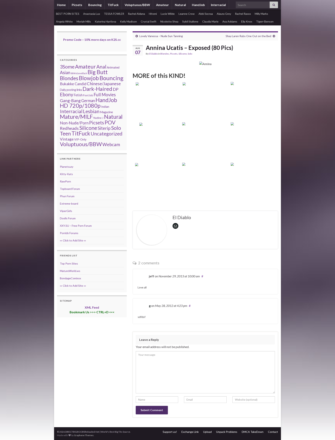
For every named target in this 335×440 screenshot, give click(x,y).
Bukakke (67, 84)
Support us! (170, 431)
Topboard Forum (70, 188)
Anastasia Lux (91, 13)
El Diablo (153, 53)
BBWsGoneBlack (79, 73)
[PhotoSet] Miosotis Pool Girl (157, 113)
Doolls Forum (68, 218)
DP (115, 89)
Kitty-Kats (66, 174)
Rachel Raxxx (243, 13)
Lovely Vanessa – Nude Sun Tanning (161, 36)
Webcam (111, 144)
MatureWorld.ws (70, 271)
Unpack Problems (226, 431)
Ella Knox (246, 21)
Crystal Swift (148, 21)
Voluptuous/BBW (137, 5)
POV (110, 122)
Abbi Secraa (206, 13)
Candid (80, 84)
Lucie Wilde (168, 13)
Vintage (67, 139)
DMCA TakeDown (252, 431)
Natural (180, 5)
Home (61, 5)
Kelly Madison (128, 21)
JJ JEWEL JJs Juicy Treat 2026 (157, 193)
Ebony (66, 94)
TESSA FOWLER (114, 13)
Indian (105, 106)
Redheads (69, 128)
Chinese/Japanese (104, 83)
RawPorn (65, 181)
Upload (207, 431)
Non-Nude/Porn (74, 123)
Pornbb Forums (69, 233)
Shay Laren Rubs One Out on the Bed (248, 36)
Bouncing (95, 5)
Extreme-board (69, 203)
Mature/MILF (76, 116)
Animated (113, 67)
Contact (273, 431)
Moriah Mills (84, 21)
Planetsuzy (66, 166)
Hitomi (153, 13)
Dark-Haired (97, 88)
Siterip (104, 128)
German (88, 100)
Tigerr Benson (265, 21)
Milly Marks (261, 13)
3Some (67, 66)
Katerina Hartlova (105, 21)
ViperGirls (66, 211)
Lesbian (91, 111)
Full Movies (105, 94)
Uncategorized (106, 133)
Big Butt (98, 72)
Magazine (106, 112)
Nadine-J (98, 117)
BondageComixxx (70, 278)
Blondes (164, 53)
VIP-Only (80, 139)
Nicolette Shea (169, 21)
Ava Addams (229, 21)
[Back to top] (326, 431)
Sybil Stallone (190, 21)
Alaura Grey (224, 13)
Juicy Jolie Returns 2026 (157, 153)
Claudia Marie (210, 21)
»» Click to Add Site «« (73, 240)
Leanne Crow (187, 13)
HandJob (198, 5)
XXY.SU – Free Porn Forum (76, 225)
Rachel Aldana (136, 13)
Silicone (183, 53)
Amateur (162, 5)
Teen (65, 133)
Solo (190, 53)
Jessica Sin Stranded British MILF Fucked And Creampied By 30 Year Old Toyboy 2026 (254, 188)
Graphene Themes (84, 435)
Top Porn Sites (69, 263)
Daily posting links (71, 89)
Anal (101, 66)
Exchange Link (190, 431)
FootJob (88, 95)
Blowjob (89, 78)
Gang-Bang (70, 100)
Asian (65, 72)
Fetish (78, 95)
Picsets (77, 5)
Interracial (218, 5)
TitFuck (113, 5)
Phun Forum (67, 196)
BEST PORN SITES (67, 13)
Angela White (64, 21)
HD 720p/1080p (80, 105)
